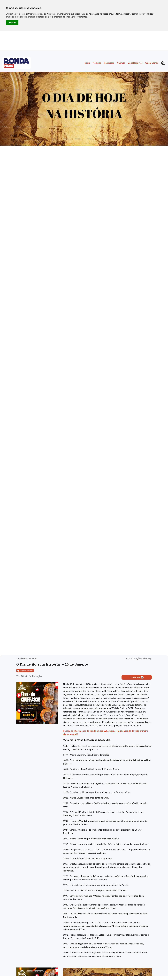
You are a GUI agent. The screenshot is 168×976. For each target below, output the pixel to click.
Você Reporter (135, 63)
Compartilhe (136, 677)
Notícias (97, 63)
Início (87, 63)
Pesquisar (109, 63)
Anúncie (121, 63)
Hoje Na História (26, 670)
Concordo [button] (12, 22)
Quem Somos (151, 63)
